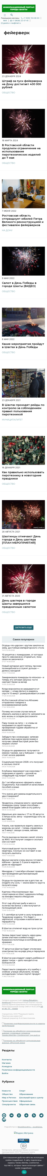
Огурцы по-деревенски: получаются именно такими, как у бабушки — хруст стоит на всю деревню (22, 752)
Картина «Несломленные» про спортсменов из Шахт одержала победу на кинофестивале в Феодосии (23, 894)
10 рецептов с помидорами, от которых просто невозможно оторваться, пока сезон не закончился (22, 657)
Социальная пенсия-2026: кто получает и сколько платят (22, 763)
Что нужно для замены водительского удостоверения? (22, 795)
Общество (8, 92)
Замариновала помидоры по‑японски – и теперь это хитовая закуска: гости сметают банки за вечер (23, 679)
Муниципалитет (12, 419)
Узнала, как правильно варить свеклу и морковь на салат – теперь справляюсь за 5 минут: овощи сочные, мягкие (22, 828)
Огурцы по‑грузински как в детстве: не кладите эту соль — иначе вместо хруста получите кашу (23, 882)
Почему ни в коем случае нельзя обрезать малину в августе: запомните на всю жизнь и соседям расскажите (23, 713)
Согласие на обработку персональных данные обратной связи (21, 1042)
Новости (6, 1091)
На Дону (7, 230)
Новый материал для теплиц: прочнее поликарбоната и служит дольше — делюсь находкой (21, 668)
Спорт (22, 1091)
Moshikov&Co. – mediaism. (30, 1127)
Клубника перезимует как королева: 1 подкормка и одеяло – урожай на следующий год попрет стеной (22, 773)
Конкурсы (7, 1066)
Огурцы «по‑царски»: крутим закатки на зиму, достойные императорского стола (23, 646)
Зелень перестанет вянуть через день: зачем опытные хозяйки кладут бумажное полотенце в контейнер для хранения (22, 938)
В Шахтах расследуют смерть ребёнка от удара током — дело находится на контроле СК (23, 960)
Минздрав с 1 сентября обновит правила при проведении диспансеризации (23, 872)
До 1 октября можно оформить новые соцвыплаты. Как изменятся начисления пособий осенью (23, 784)
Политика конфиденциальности (18, 1070)
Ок (24, 1172)
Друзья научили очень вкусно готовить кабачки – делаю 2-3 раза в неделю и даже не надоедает (22, 862)
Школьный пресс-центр (31, 1097)
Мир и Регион (9, 1097)
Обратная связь (27, 1104)
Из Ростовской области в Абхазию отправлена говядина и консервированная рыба (20, 702)
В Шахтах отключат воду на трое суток (22, 928)
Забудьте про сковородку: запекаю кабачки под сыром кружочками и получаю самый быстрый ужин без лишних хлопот (20, 740)
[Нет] (43, 1165)
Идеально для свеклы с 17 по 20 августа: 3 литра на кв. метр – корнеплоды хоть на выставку (23, 816)
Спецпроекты (9, 1104)
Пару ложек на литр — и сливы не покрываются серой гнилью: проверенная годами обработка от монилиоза (20, 726)
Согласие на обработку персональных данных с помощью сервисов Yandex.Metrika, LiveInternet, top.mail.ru (21, 1033)
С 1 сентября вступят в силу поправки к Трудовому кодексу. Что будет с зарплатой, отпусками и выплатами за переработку (22, 918)
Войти (5, 1073)
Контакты (7, 1059)
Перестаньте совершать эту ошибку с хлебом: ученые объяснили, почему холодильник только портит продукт (21, 971)
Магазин (6, 1063)
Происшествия (9, 1101)
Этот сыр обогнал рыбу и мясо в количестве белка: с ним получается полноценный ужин (21, 905)
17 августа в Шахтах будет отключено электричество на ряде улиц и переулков (23, 950)
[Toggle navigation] (4, 15)
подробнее (17, 1160)
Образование (26, 1094)
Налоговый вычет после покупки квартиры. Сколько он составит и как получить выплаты (21, 850)
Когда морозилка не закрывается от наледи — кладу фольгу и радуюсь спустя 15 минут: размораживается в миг (23, 691)
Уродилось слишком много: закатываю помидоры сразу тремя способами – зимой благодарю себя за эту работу (22, 805)
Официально (25, 1101)
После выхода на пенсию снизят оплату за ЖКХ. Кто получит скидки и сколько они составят (22, 839)
